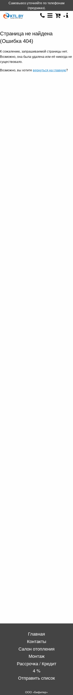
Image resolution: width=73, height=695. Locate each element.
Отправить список (36, 678)
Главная (36, 634)
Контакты (36, 641)
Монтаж (37, 656)
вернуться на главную (49, 70)
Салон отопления (36, 648)
